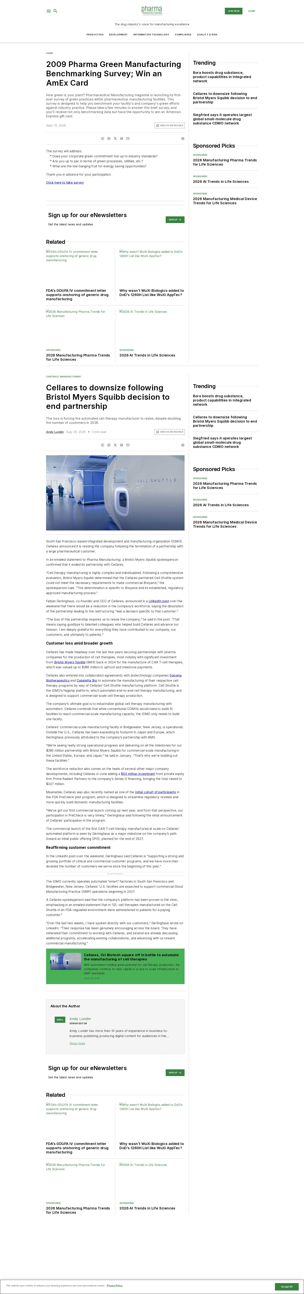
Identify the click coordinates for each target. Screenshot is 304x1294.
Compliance (183, 34)
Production (95, 34)
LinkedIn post (159, 601)
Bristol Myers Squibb (69, 662)
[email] (128, 138)
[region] (152, 1287)
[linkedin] (109, 138)
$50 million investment (138, 774)
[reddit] (121, 138)
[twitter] (115, 138)
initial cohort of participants (155, 792)
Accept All (286, 1286)
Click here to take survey (65, 182)
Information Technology (151, 34)
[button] (48, 11)
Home (49, 53)
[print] (183, 138)
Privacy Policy (114, 1285)
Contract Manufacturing (63, 376)
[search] (55, 11)
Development (118, 34)
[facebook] (102, 138)
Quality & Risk (207, 34)
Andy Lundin (55, 432)
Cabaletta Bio (87, 680)
